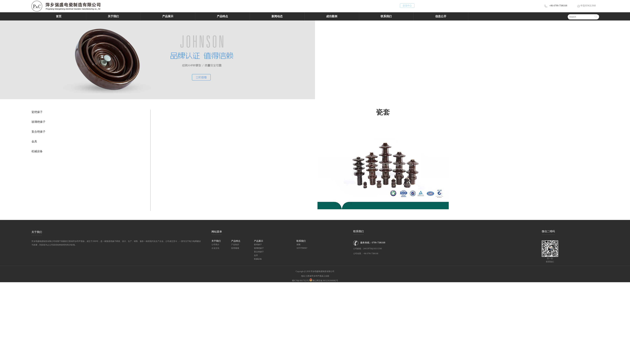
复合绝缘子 (38, 131)
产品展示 (167, 16)
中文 (582, 5)
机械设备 (37, 151)
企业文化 (215, 248)
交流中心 (407, 5)
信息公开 (440, 16)
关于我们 (113, 16)
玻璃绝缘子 (38, 121)
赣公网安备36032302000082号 (325, 280)
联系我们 (386, 16)
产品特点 (222, 16)
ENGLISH (591, 5)
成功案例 (331, 16)
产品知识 (235, 244)
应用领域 (235, 248)
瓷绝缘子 (37, 112)
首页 (59, 16)
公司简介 (215, 244)
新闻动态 (277, 16)
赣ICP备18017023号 (300, 280)
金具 (34, 141)
